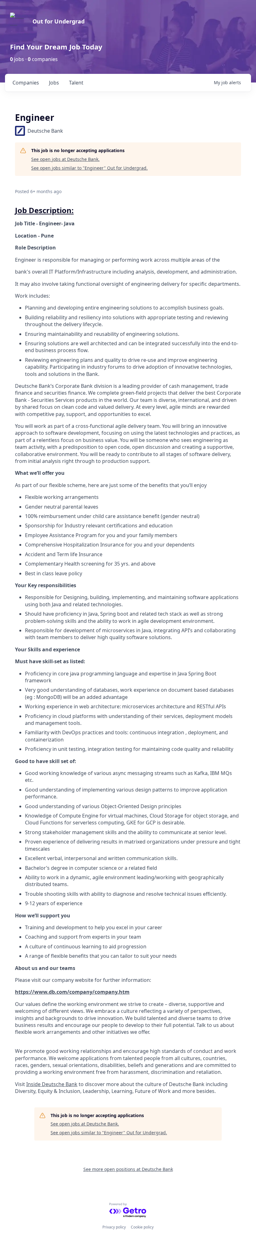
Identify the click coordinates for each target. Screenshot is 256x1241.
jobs (54, 82)
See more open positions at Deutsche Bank (128, 1169)
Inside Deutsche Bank (51, 1084)
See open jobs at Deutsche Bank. (65, 159)
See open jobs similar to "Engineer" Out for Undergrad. (89, 168)
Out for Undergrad (58, 21)
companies (25, 82)
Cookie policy (142, 1227)
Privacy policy (114, 1227)
